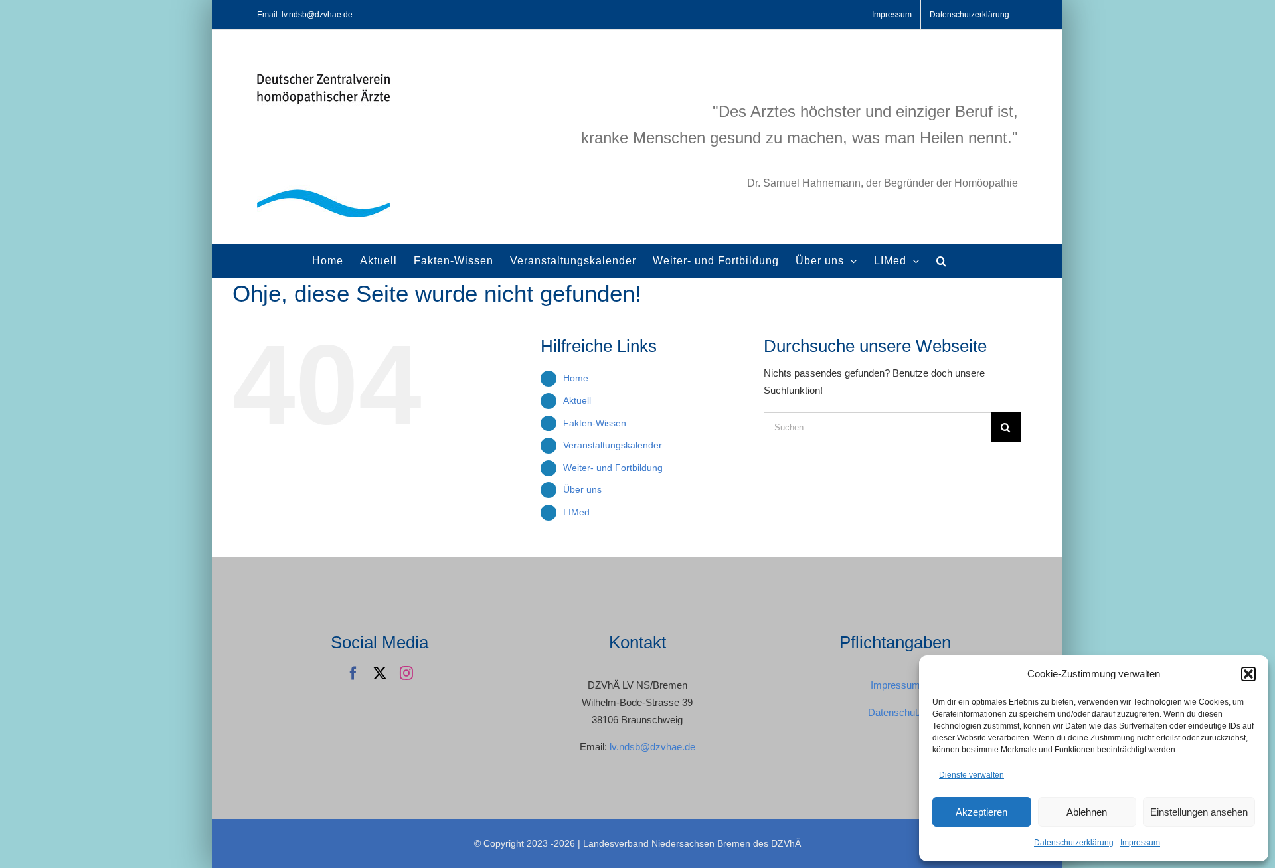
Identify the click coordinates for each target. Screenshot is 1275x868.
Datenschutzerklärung (1074, 842)
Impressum (1140, 842)
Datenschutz (895, 712)
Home (575, 378)
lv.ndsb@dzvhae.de (652, 746)
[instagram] (406, 673)
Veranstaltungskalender (612, 445)
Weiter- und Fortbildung (613, 467)
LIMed (576, 512)
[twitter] (379, 673)
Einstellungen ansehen (1199, 812)
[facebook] (353, 673)
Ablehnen (1086, 812)
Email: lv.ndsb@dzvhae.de (305, 14)
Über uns (582, 489)
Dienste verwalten (971, 775)
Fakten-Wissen (594, 423)
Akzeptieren (981, 812)
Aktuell (577, 400)
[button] (1248, 674)
